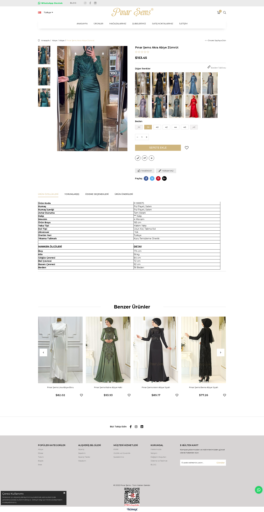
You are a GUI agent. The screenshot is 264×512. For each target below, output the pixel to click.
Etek (40, 464)
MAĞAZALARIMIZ (117, 23)
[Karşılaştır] (144, 158)
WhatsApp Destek (52, 3)
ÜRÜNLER (98, 23)
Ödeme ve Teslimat (159, 461)
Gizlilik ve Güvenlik (122, 453)
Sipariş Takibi (84, 457)
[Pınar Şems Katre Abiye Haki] (108, 350)
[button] (104, 382)
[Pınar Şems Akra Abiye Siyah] (159, 83)
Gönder (220, 462)
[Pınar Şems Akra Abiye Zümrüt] (159, 106)
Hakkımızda (156, 449)
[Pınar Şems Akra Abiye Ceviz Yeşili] (210, 106)
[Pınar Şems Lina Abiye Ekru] (60, 350)
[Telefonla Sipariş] (137, 158)
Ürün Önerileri (124, 194)
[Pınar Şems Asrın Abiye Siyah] (156, 350)
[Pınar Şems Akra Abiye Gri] (210, 83)
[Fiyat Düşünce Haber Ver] (151, 158)
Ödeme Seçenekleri (97, 194)
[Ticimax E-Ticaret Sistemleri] (132, 509)
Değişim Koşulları (158, 457)
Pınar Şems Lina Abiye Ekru (60, 387)
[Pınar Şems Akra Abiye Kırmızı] (193, 106)
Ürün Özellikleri (48, 194)
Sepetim (82, 453)
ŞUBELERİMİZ (139, 23)
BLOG (73, 3)
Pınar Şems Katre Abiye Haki (108, 387)
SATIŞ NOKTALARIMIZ (162, 23)
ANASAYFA (82, 23)
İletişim (154, 453)
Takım (41, 457)
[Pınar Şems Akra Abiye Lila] (142, 106)
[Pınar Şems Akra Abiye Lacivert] (176, 83)
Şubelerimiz (119, 457)
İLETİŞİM (183, 23)
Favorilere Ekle (81, 395)
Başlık (40, 461)
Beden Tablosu (218, 68)
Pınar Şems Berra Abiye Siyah (203, 387)
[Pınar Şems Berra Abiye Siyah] (203, 350)
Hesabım (82, 461)
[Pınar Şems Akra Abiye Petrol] (176, 106)
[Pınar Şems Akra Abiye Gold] (142, 83)
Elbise (40, 453)
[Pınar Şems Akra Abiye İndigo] (193, 83)
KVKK (116, 449)
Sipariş (81, 449)
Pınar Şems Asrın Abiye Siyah (156, 387)
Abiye (40, 449)
